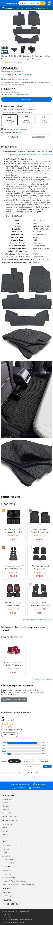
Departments (9, 8)
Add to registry (39, 137)
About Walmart (7, 799)
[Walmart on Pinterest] (17, 904)
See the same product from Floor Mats (37, 619)
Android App (6, 896)
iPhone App (6, 892)
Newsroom (6, 806)
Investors (5, 809)
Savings (28, 8)
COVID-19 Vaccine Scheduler (12, 846)
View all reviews (10, 734)
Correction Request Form (14, 699)
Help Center (40, 784)
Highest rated (29, 761)
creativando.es (23, 79)
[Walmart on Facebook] (3, 904)
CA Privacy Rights (8, 877)
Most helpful (43, 761)
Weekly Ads (36, 788)
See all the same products (42, 679)
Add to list (14, 137)
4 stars (4, 745)
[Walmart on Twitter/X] (8, 904)
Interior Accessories (33, 154)
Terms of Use (6, 871)
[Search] (43, 3)
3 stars (4, 748)
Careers (5, 803)
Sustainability (7, 813)
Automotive (22, 154)
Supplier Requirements (10, 816)
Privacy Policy (7, 874)
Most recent (14, 761)
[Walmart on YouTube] (12, 904)
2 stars (4, 751)
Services (20, 8)
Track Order (20, 788)
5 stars (4, 743)
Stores (4, 827)
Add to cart (26, 99)
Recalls (4, 852)
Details (19, 132)
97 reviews (17, 62)
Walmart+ (5, 834)
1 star (4, 753)
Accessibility (6, 856)
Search (47, 766)
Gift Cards (6, 838)
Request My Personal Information (14, 881)
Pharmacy (5, 849)
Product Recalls (7, 859)
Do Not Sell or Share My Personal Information (18, 884)
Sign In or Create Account (20, 784)
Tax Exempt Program (9, 863)
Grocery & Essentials (41, 8)
